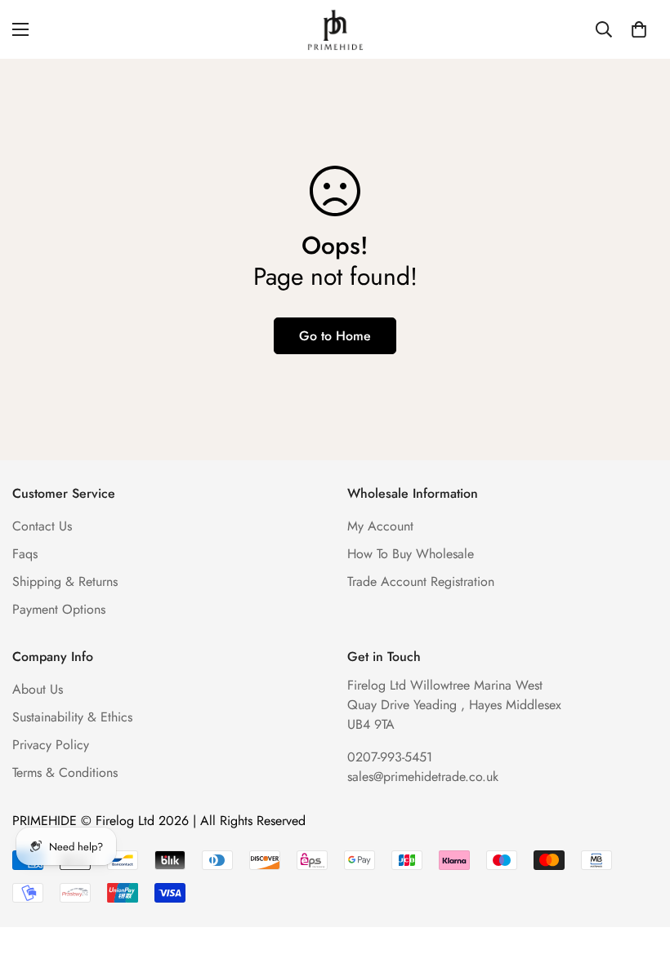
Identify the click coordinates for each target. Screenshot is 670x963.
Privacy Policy (50, 744)
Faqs (25, 553)
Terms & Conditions (65, 772)
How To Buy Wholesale (410, 553)
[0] (639, 29)
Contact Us (42, 526)
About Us (37, 689)
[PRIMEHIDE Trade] (335, 29)
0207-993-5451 (389, 757)
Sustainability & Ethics (72, 717)
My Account (380, 526)
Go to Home (335, 335)
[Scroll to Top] (638, 874)
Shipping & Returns (65, 581)
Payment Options (58, 609)
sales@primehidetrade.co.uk (422, 776)
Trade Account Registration (420, 581)
